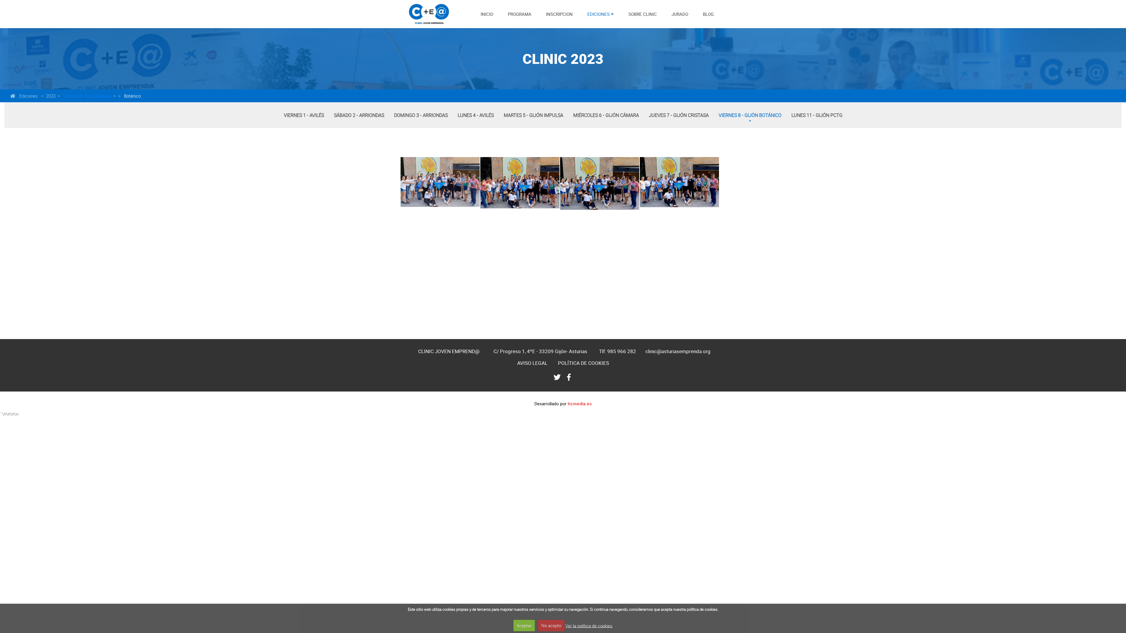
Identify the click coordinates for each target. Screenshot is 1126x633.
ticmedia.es (580, 403)
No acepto (551, 625)
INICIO (487, 14)
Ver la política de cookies (589, 625)
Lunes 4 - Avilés (476, 115)
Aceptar (524, 625)
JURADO (679, 14)
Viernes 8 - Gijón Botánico (87, 96)
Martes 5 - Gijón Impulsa (533, 115)
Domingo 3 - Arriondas (421, 115)
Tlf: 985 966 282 (617, 351)
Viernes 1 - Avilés (304, 115)
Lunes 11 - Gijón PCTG (816, 115)
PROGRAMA (519, 14)
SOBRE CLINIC (642, 14)
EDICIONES (598, 14)
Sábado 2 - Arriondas (359, 115)
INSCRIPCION (559, 14)
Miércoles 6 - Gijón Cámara (606, 115)
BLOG (708, 14)
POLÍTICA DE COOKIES (583, 363)
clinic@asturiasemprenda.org (677, 351)
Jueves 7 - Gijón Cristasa (679, 115)
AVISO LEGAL (532, 363)
